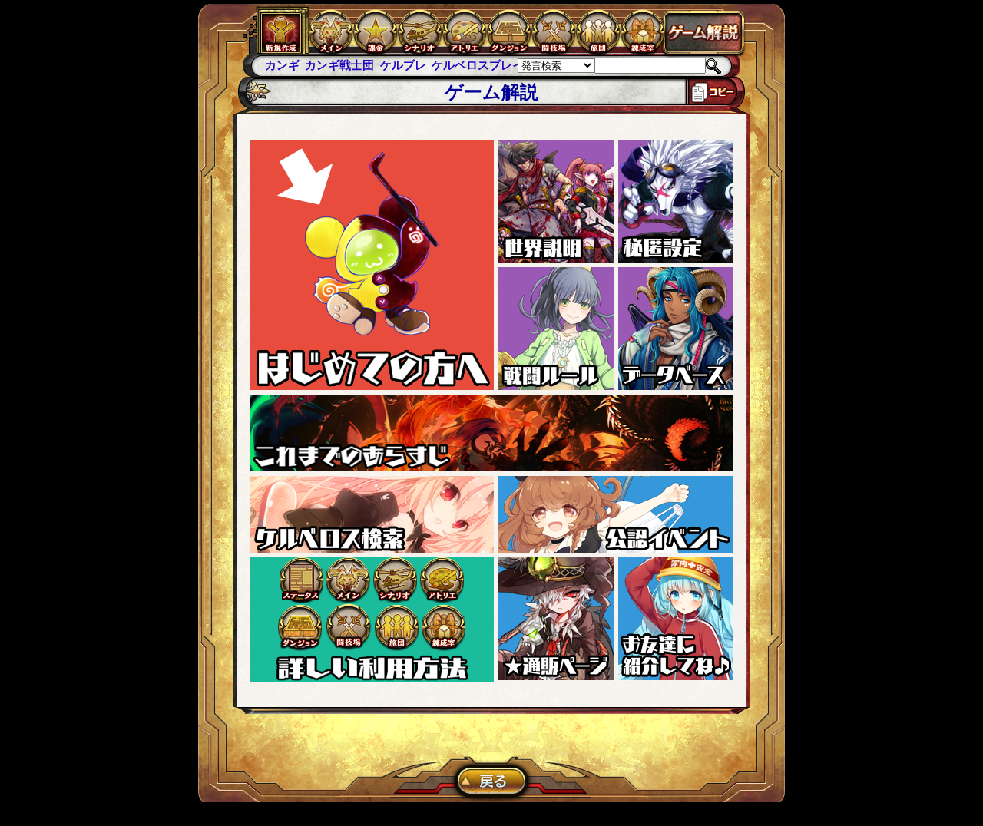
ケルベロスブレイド (483, 64)
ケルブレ (403, 64)
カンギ (282, 64)
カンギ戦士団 (339, 64)
